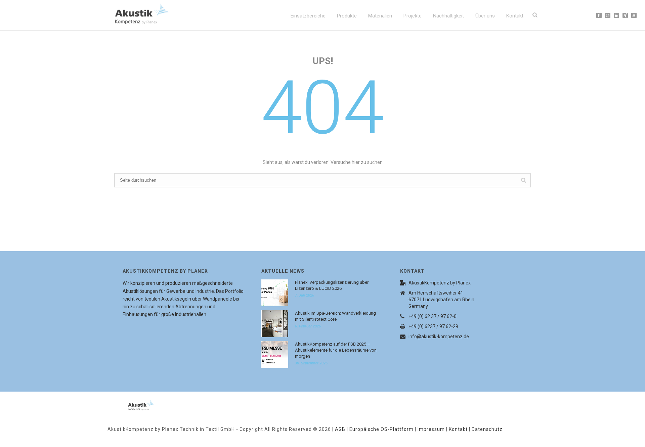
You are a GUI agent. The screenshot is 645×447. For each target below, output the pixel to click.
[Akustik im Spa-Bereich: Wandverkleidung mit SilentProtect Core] (274, 323)
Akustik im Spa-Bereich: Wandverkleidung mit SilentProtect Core (335, 316)
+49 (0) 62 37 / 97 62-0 (432, 316)
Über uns (485, 16)
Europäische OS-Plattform (381, 429)
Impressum (431, 429)
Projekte (412, 16)
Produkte (347, 16)
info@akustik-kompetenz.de (438, 336)
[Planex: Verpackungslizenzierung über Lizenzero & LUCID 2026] (274, 292)
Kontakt (514, 16)
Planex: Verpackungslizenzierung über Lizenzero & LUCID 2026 (332, 285)
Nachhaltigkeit (448, 16)
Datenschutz (487, 429)
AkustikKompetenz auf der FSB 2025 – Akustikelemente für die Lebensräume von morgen (336, 350)
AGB (340, 429)
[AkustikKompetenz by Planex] (133, 404)
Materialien (380, 16)
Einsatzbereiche (308, 16)
